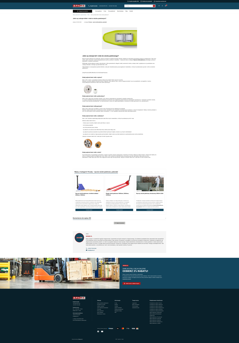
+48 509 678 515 (103, 6)
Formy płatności (100, 310)
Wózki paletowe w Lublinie (155, 323)
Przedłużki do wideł (101, 304)
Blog (88, 14)
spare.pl (89, 236)
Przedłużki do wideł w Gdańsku (156, 306)
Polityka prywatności (119, 309)
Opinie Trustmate (118, 307)
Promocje (99, 309)
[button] (154, 6)
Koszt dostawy (100, 312)
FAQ (115, 312)
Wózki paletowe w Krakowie (155, 318)
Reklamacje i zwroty (101, 313)
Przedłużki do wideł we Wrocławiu (157, 310)
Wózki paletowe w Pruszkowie (156, 317)
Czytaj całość (89, 210)
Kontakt (116, 304)
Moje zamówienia (135, 304)
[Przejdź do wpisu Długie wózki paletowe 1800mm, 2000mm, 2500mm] (119, 183)
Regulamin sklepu (118, 310)
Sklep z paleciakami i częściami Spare (79, 14)
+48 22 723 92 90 (76, 314)
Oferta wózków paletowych (102, 303)
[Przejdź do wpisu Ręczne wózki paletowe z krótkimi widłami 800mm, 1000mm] (89, 183)
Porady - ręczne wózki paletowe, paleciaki (98, 22)
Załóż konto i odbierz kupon (132, 283)
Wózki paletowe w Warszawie (156, 312)
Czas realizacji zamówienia (102, 307)
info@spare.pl (75, 316)
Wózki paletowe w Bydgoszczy (156, 321)
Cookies (116, 306)
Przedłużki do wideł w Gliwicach (156, 304)
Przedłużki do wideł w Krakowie (156, 309)
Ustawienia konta (135, 307)
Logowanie (134, 303)
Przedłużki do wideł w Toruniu (156, 303)
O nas (116, 303)
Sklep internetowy (77, 339)
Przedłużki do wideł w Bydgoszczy (157, 307)
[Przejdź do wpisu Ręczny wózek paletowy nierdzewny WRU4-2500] (150, 183)
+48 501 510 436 (113, 6)
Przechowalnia (135, 306)
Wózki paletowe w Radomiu (155, 320)
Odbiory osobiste (100, 306)
